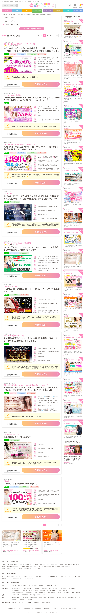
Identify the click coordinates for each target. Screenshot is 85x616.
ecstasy (66, 128)
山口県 (61, 564)
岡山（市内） (43, 564)
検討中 (81, 6)
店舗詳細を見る (41, 84)
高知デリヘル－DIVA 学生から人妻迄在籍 (17, 243)
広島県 (3, 564)
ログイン (69, 7)
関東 (6, 10)
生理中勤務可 (63, 588)
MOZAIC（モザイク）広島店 (72, 296)
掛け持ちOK (15, 599)
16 (57, 35)
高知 (8, 568)
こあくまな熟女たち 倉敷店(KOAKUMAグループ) (19, 44)
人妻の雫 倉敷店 (68, 211)
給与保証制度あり (22, 585)
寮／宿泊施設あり (16, 590)
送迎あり (25, 590)
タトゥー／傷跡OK (61, 597)
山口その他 (76, 564)
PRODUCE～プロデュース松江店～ (74, 337)
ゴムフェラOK (42, 592)
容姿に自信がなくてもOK (74, 597)
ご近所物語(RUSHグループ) (12, 434)
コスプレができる (63, 590)
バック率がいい (33, 585)
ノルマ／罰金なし (27, 588)
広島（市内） (10, 564)
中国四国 (53, 5)
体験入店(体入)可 (16, 602)
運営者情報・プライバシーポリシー (15, 608)
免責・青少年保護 (72, 608)
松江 (28, 566)
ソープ (3, 576)
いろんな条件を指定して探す (32, 28)
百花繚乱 (6, 481)
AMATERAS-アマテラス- (11, 286)
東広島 (16, 564)
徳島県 (58, 566)
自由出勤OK (36, 588)
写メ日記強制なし (16, 588)
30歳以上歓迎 (25, 597)
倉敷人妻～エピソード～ (71, 423)
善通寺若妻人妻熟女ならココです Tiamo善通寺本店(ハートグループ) (26, 385)
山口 (72, 564)
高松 (45, 566)
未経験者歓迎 (51, 597)
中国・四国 (37, 10)
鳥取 (8, 566)
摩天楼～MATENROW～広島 (72, 360)
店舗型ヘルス (10, 576)
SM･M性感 (77, 576)
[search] (9, 5)
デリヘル (25, 576)
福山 (24, 564)
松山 (25, 568)
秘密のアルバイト (69, 462)
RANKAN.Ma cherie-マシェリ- (73, 402)
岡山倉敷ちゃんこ (69, 273)
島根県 (23, 566)
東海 (27, 10)
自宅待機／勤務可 (53, 588)
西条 (28, 568)
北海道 (58, 10)
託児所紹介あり (72, 588)
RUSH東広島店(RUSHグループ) (14, 336)
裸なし (67, 592)
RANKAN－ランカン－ (70, 21)
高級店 (32, 595)
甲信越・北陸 (78, 10)
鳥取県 (3, 566)
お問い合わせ (56, 608)
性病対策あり (43, 590)
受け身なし (61, 592)
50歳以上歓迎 (42, 597)
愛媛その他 (36, 568)
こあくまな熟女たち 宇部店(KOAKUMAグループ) (19, 144)
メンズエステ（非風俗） (49, 576)
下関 (69, 564)
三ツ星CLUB (8, 194)
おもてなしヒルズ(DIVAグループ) (73, 63)
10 (50, 35)
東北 (68, 10)
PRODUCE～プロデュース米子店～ (74, 84)
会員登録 (75, 7)
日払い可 (14, 585)
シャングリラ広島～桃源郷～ (13, 95)
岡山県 (36, 564)
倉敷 (48, 564)
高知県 (3, 568)
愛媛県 (20, 568)
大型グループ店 (15, 595)
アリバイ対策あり (33, 590)
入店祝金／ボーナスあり (51, 585)
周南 (66, 564)
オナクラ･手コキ (61, 576)
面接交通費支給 (46, 602)
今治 (31, 568)
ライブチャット (5, 578)
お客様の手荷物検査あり (18, 592)
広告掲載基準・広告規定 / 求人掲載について (33, 608)
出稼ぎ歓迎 (29, 599)
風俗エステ (38, 576)
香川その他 (50, 566)
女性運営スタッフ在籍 (31, 592)
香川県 (41, 566)
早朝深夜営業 (25, 595)
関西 (17, 10)
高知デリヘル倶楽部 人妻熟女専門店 (33, 550)
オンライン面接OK (26, 602)
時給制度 (41, 585)
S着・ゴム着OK (52, 592)
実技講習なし (37, 602)
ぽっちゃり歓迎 (15, 597)
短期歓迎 (22, 599)
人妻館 (66, 316)
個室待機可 (44, 588)
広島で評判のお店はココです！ (11, 550)
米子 (11, 566)
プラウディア (68, 107)
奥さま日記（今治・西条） (71, 232)
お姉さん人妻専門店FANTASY (72, 170)
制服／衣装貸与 (52, 590)
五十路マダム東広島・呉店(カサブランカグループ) (57, 550)
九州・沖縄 (47, 10)
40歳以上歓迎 (33, 597)
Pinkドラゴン (68, 190)
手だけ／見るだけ (75, 592)
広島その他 (28, 564)
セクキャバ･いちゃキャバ (27, 578)
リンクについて (64, 608)
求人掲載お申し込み (48, 608)
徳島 (63, 566)
